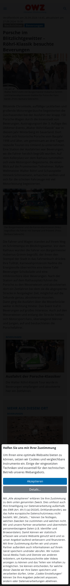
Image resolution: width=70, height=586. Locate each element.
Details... (35, 489)
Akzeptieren (35, 481)
